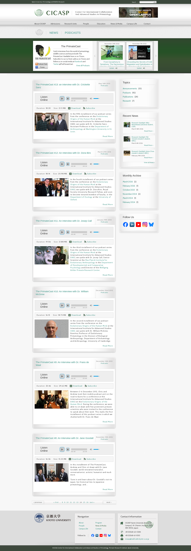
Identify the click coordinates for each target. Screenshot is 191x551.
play (62, 98)
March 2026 (128, 182)
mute (91, 98)
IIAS (73, 189)
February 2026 (129, 186)
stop (68, 98)
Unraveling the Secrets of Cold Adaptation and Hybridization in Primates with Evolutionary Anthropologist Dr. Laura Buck (139, 65)
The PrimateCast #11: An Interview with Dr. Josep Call (64, 221)
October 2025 (129, 190)
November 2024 (130, 194)
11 (71, 502)
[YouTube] (138, 226)
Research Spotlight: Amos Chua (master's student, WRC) (143, 152)
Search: (134, 2)
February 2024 (129, 202)
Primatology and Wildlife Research (54, 2)
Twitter (56, 64)
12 (74, 502)
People (86, 24)
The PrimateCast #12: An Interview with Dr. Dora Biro (63, 153)
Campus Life (132, 24)
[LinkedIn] (132, 226)
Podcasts (73, 32)
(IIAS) (72, 331)
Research (127, 101)
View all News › (149, 162)
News (54, 32)
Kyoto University (37, 2)
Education (101, 24)
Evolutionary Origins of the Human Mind (88, 326)
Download (76, 108)
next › (109, 502)
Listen (112, 68)
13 (77, 502)
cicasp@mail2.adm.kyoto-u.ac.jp (137, 539)
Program (99, 523)
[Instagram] (144, 226)
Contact (147, 24)
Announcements (130, 88)
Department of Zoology (81, 197)
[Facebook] (125, 226)
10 (68, 502)
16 (87, 502)
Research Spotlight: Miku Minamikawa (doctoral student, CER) (142, 125)
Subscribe (90, 108)
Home (39, 32)
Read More (108, 136)
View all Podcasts (83, 65)
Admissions (55, 24)
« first (56, 502)
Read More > (148, 131)
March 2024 (128, 198)
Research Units (71, 24)
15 (84, 502)
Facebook (78, 61)
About (81, 523)
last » (92, 502)
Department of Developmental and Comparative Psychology (91, 265)
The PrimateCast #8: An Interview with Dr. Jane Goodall (64, 438)
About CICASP (40, 24)
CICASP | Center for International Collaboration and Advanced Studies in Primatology (74, 13)
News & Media (116, 24)
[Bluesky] (151, 226)
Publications (128, 97)
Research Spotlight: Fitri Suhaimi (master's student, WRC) (141, 139)
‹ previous (38, 502)
